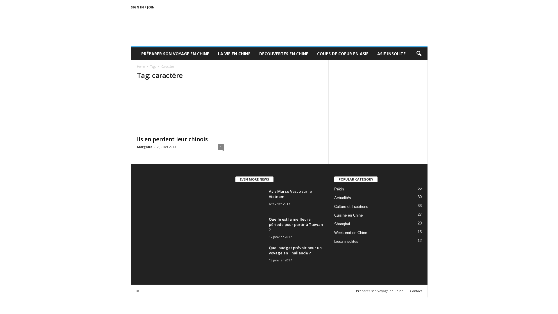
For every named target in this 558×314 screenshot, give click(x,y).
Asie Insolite (391, 53)
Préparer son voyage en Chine (175, 53)
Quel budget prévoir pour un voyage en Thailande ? (295, 250)
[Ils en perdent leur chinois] (180, 109)
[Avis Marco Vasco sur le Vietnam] (249, 199)
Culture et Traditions (351, 206)
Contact (416, 291)
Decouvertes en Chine (283, 53)
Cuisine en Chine (348, 215)
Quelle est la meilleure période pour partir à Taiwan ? (296, 224)
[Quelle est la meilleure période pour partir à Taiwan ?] (249, 227)
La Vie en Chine (234, 53)
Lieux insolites (346, 241)
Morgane (144, 146)
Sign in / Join (143, 7)
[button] (418, 53)
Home (141, 67)
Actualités (342, 198)
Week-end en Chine (350, 233)
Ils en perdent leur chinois (172, 139)
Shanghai (342, 224)
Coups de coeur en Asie (343, 53)
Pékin (339, 189)
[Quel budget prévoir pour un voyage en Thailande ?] (249, 256)
